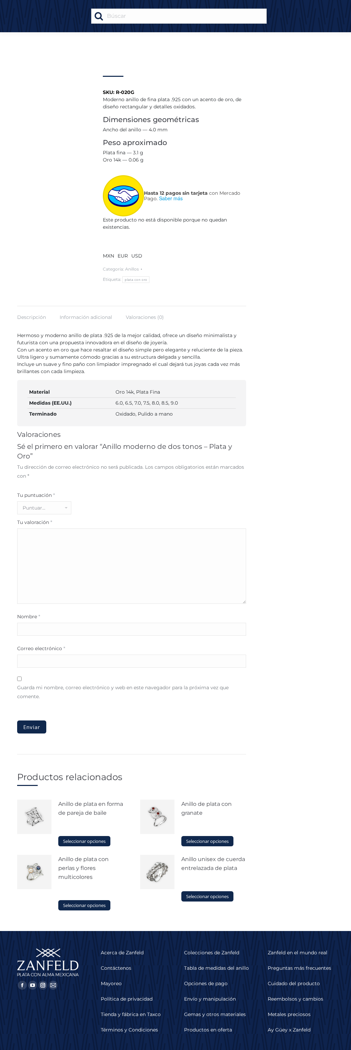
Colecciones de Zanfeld (211, 953)
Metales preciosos (289, 1014)
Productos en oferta (208, 1030)
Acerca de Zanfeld (122, 953)
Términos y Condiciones (129, 1030)
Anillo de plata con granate (206, 808)
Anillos (132, 269)
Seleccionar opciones (84, 841)
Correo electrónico (41, 648)
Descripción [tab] (31, 317)
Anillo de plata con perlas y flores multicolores (83, 868)
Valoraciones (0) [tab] (145, 317)
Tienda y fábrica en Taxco (131, 1014)
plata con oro (136, 280)
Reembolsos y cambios (295, 999)
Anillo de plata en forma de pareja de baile (90, 808)
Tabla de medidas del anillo (216, 968)
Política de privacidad (127, 999)
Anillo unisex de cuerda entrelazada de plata (213, 863)
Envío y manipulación (210, 999)
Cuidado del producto (294, 983)
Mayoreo (111, 983)
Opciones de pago (206, 983)
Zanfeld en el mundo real (297, 953)
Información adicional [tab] (86, 317)
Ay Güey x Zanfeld (289, 1030)
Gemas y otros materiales (215, 1014)
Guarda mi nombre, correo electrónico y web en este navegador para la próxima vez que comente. (123, 692)
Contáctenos (116, 968)
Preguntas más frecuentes (299, 968)
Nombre (28, 616)
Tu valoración (34, 522)
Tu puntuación (36, 495)
